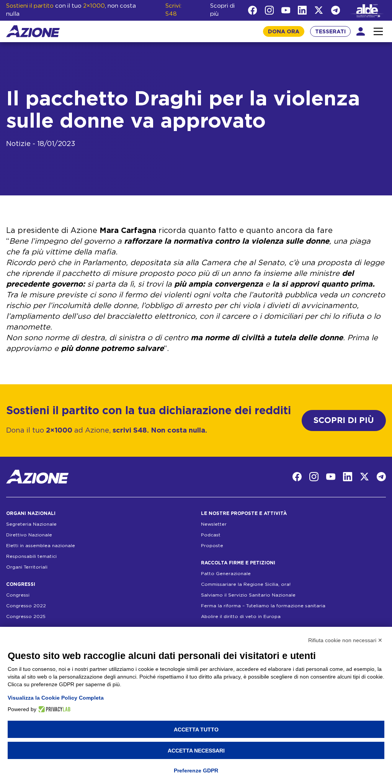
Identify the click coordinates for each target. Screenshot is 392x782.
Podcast (210, 535)
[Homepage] (33, 31)
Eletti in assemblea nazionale (40, 545)
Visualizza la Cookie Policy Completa (56, 698)
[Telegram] (335, 10)
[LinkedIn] (302, 10)
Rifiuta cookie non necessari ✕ (345, 640)
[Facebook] (252, 10)
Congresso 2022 (26, 605)
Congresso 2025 (26, 616)
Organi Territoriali (26, 567)
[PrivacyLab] (53, 709)
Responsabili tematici (31, 556)
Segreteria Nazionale (31, 524)
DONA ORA (283, 31)
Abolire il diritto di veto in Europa (241, 616)
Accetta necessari (196, 751)
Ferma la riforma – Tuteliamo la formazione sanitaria (263, 605)
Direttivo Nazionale (29, 535)
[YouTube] (285, 10)
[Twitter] (318, 10)
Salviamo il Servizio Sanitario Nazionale (248, 595)
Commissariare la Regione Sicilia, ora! (246, 584)
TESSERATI (330, 31)
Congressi (17, 595)
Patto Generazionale (226, 573)
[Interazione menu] (378, 31)
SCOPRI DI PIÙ (344, 420)
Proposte (212, 545)
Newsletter (214, 524)
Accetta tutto (196, 729)
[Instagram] (269, 10)
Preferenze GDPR (196, 770)
